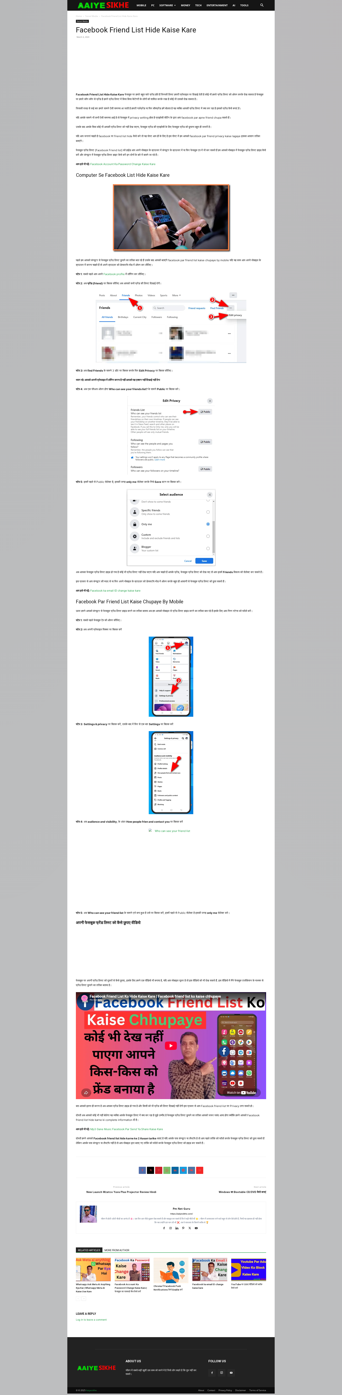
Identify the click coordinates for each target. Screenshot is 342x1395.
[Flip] (199, 1170)
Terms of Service (257, 1390)
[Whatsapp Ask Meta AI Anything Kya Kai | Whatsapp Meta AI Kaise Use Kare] (93, 1270)
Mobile (141, 5)
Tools (244, 5)
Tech (198, 5)
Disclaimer (240, 1390)
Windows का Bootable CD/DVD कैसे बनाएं (242, 1192)
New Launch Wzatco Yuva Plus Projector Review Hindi (121, 1192)
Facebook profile (114, 274)
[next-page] (84, 1298)
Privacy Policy (225, 1390)
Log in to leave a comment (91, 1319)
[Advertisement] (171, 67)
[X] (150, 1170)
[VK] (191, 1170)
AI (234, 5)
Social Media (91, 16)
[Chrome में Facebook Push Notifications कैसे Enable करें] (171, 1270)
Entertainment (217, 5)
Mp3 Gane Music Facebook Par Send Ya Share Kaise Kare (126, 1129)
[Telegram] (183, 1170)
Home (79, 16)
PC (152, 5)
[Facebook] (142, 1170)
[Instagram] (172, 1228)
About (201, 1390)
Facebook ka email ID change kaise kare (115, 590)
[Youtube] (197, 1228)
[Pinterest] (158, 1170)
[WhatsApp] (166, 1170)
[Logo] (105, 5)
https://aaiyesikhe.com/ (181, 1214)
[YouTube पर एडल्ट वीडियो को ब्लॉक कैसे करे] (248, 1270)
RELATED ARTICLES (89, 1250)
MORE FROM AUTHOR (117, 1250)
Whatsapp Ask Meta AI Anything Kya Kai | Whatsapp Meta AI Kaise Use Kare (93, 1288)
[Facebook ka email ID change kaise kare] (209, 1270)
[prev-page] (78, 1298)
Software (166, 5)
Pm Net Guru (181, 1208)
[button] (262, 5)
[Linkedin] (175, 1170)
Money (185, 5)
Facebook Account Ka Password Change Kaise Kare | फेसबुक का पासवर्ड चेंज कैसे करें (131, 1288)
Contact (211, 1390)
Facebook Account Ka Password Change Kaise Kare (123, 164)
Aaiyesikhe (91, 1390)
